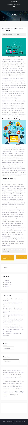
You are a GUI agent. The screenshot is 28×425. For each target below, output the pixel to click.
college (12, 372)
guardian (5, 379)
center (9, 372)
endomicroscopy (6, 377)
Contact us (6, 280)
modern (4, 383)
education (23, 249)
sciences (5, 388)
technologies (11, 392)
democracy (5, 374)
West (23, 421)
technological (5, 392)
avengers (19, 370)
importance (17, 379)
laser (23, 381)
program (20, 383)
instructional (13, 381)
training (8, 251)
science (4, 251)
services (13, 388)
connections (21, 372)
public (8, 386)
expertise (19, 377)
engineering (13, 377)
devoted (9, 374)
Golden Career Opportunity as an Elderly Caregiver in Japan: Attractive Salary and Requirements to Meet (13, 321)
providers (5, 386)
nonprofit (9, 383)
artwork (18, 249)
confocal (16, 372)
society (18, 388)
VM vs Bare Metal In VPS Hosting (12, 325)
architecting (9, 370)
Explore (14, 14)
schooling (12, 386)
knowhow (18, 381)
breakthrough (5, 372)
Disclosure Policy (8, 284)
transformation (18, 394)
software (22, 388)
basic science (10, 249)
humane (12, 379)
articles (14, 370)
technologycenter (6, 394)
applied (4, 370)
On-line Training (21, 256)
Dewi (18, 34)
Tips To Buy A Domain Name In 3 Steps (13, 327)
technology (19, 391)
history (8, 379)
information (6, 381)
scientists (9, 388)
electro (19, 374)
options (16, 383)
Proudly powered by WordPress (10, 421)
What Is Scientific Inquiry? (6, 257)
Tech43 (14, 2)
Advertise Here (7, 282)
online (12, 383)
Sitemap (6, 286)
